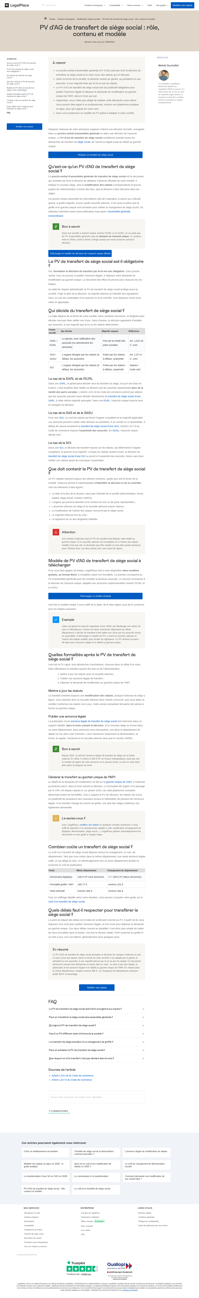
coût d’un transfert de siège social (66, 901)
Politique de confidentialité (148, 1221)
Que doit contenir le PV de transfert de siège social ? (21, 83)
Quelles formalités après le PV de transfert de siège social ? (20, 95)
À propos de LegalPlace (90, 1213)
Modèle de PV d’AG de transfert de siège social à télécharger (20, 89)
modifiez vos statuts (89, 824)
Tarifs (149, 5)
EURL (107, 400)
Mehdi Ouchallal (168, 65)
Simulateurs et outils (32, 1213)
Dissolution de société (32, 1238)
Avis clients (85, 1230)
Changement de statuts (33, 1230)
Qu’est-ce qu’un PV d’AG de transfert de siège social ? (21, 64)
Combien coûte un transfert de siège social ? (21, 101)
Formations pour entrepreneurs (36, 1242)
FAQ (8, 113)
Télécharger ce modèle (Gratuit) (95, 596)
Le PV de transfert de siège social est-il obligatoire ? (20, 70)
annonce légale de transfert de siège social (94, 721)
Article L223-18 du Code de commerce (72, 1075)
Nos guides (161, 5)
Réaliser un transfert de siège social (95, 154)
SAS (61, 417)
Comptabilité (115, 5)
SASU (115, 430)
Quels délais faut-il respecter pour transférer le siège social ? (20, 107)
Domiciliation (29, 1221)
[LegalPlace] (17, 5)
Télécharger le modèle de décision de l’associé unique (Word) (80, 253)
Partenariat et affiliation (90, 1217)
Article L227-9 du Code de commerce (72, 1079)
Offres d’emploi (92, 1221)
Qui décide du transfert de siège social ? (19, 76)
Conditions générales (146, 1217)
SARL (62, 383)
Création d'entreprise (93, 5)
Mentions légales (144, 1213)
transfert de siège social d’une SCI (66, 456)
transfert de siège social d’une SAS (100, 426)
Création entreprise (31, 1217)
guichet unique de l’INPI (119, 781)
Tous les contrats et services (35, 1246)
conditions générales (130, 1290)
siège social (83, 141)
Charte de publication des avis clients (153, 1225)
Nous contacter (87, 1226)
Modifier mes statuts (182, 5)
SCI (61, 447)
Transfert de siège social (33, 1234)
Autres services (133, 5)
